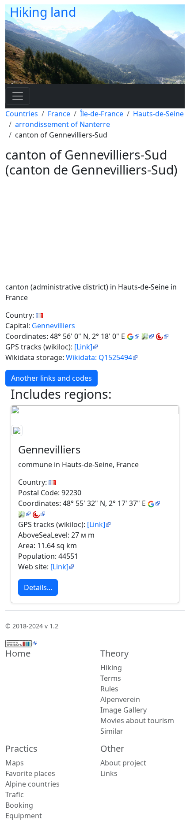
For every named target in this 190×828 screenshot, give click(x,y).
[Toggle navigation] (17, 96)
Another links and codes (51, 378)
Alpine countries (32, 784)
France (59, 114)
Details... (38, 587)
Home (17, 653)
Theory (114, 653)
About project (123, 763)
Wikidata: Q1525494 (99, 357)
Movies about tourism (137, 720)
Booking (19, 805)
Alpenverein (120, 699)
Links (109, 773)
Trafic (14, 794)
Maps (14, 763)
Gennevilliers (53, 325)
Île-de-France (101, 114)
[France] (39, 315)
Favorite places (30, 773)
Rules (109, 689)
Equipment (23, 816)
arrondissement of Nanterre (62, 124)
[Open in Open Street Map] (147, 336)
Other (112, 748)
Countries (21, 114)
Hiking (111, 667)
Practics (21, 748)
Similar (111, 731)
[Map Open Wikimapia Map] (162, 336)
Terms (110, 678)
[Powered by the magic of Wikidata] (21, 643)
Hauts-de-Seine (158, 114)
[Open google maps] (133, 336)
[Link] (83, 347)
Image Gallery (123, 710)
